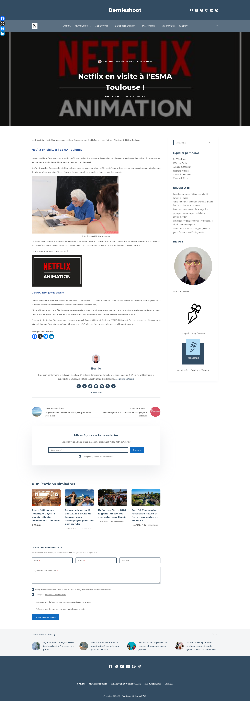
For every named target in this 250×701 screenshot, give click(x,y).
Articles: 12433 (96, 393)
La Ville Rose (179, 159)
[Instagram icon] (102, 386)
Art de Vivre (101, 26)
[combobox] (191, 142)
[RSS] (216, 10)
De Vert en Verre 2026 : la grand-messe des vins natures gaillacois (112, 513)
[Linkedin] (51, 336)
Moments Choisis (181, 170)
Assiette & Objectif (182, 166)
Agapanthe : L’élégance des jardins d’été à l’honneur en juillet (59, 646)
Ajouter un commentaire (46, 570)
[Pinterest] (206, 10)
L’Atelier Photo (180, 162)
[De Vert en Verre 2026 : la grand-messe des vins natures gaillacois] (112, 497)
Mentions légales (98, 684)
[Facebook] (191, 10)
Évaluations (148, 26)
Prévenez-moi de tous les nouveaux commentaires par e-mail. (63, 601)
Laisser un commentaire (45, 617)
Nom (37, 560)
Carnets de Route (181, 178)
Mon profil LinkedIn (124, 378)
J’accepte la (97, 456)
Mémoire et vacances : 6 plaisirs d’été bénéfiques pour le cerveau (105, 646)
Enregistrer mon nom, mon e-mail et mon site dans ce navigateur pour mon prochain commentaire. (73, 589)
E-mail (82, 560)
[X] (40, 336)
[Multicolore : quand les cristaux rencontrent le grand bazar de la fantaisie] (179, 646)
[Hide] (1, 39)
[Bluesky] (45, 336)
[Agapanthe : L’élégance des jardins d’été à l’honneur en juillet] (36, 646)
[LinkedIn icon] (84, 386)
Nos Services (168, 26)
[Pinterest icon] (107, 386)
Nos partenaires (153, 684)
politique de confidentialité (102, 456)
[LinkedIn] (211, 10)
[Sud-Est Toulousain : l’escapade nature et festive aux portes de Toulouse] (146, 497)
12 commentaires (84, 528)
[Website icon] (90, 386)
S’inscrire (137, 450)
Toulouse (147, 61)
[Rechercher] (217, 26)
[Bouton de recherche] (210, 142)
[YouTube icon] (113, 386)
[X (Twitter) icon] (96, 386)
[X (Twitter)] (196, 10)
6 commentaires (117, 521)
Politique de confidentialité (126, 684)
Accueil (66, 26)
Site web (125, 560)
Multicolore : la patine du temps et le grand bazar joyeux (153, 646)
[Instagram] (201, 10)
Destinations (81, 26)
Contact (183, 26)
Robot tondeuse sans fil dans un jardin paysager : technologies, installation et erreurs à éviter (190, 213)
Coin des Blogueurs (125, 26)
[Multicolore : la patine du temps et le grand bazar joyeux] (131, 646)
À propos (81, 684)
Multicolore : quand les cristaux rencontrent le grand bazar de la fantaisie (201, 646)
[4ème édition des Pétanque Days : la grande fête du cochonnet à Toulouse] (46, 497)
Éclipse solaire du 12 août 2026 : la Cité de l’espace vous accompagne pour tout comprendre (79, 517)
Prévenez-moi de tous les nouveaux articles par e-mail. (60, 609)
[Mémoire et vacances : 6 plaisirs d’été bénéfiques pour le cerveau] (83, 646)
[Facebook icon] (79, 386)
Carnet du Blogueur (182, 174)
